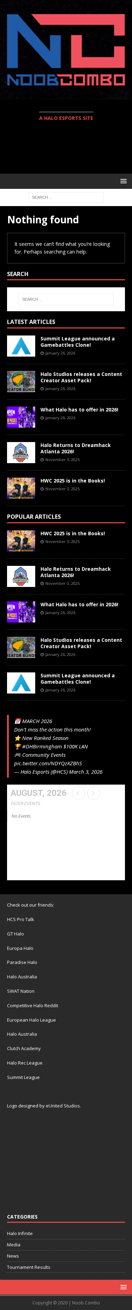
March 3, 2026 (85, 771)
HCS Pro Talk (20, 919)
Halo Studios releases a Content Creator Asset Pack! (81, 377)
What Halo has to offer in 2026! (79, 409)
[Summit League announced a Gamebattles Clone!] (21, 346)
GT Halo (15, 934)
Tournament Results (28, 1267)
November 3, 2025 (62, 459)
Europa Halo (20, 948)
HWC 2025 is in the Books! (72, 480)
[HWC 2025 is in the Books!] (21, 488)
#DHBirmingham (42, 746)
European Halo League (31, 1020)
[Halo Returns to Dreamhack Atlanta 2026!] (21, 452)
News (13, 1256)
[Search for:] (66, 196)
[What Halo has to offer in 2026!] (21, 417)
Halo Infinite (20, 1233)
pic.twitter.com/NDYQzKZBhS (48, 763)
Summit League (23, 1077)
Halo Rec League (25, 1063)
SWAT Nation (20, 991)
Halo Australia (22, 976)
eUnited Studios (63, 1106)
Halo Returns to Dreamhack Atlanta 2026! (75, 448)
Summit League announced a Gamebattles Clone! (77, 341)
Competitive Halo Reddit (32, 1005)
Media (13, 1244)
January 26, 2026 (60, 353)
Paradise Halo (22, 962)
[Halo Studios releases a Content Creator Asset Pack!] (21, 381)
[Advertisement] (69, 148)
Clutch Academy (24, 1048)
